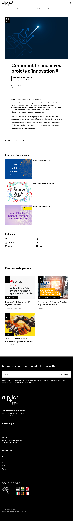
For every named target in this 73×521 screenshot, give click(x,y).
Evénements (12, 9)
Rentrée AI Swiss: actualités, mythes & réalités (18, 303)
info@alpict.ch (7, 450)
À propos (5, 469)
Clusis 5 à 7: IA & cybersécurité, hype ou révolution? (52, 303)
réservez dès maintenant (53, 119)
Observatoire (6, 463)
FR (58, 3)
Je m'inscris (63, 374)
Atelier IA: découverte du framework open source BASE (19, 340)
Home (4, 9)
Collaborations (7, 466)
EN (64, 3)
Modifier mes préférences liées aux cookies (14, 511)
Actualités (5, 457)
